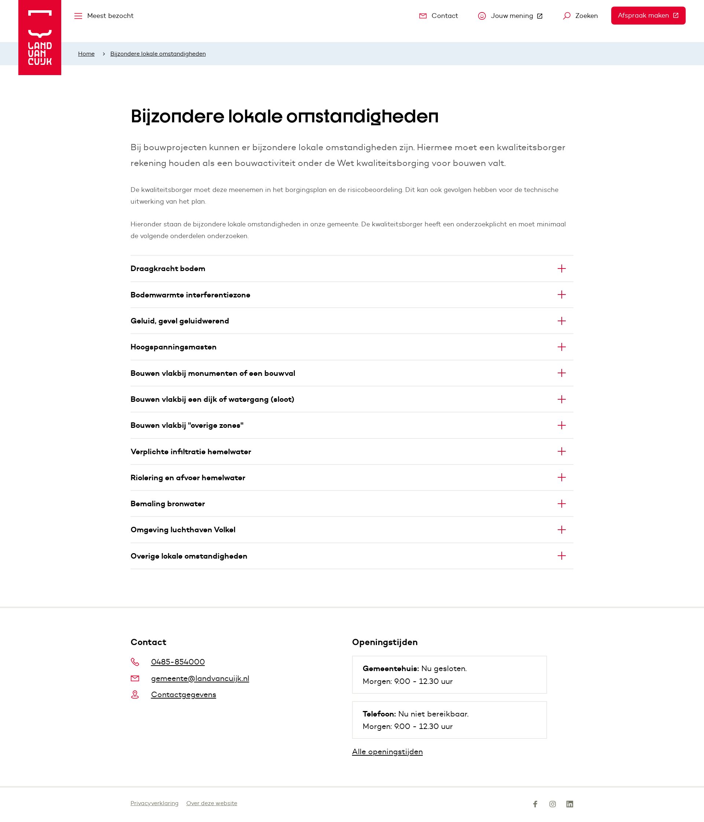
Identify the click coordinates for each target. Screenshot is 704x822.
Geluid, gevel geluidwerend (180, 321)
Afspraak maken (652, 15)
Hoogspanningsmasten (174, 347)
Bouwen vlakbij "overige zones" (187, 425)
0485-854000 (178, 661)
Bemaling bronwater (168, 503)
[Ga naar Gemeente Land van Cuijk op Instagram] (552, 805)
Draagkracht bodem (168, 268)
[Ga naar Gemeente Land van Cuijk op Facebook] (535, 805)
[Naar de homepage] (39, 37)
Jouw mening (520, 17)
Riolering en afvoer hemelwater (188, 477)
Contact (445, 16)
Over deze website (211, 803)
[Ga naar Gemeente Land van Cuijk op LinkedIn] (569, 805)
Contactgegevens (183, 694)
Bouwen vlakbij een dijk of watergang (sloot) (212, 399)
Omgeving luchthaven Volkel (183, 529)
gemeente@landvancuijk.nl (200, 678)
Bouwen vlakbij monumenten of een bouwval (213, 373)
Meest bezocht (110, 16)
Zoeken (586, 16)
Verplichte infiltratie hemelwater (191, 451)
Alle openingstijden (387, 751)
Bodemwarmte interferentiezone (190, 295)
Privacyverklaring (155, 803)
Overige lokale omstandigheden (189, 556)
